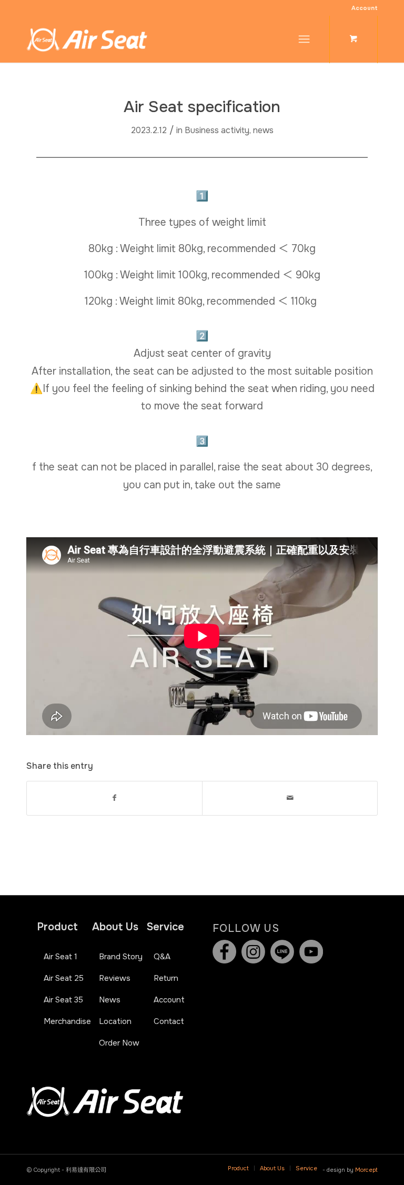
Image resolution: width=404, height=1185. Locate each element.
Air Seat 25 (64, 978)
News (109, 1000)
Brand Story (121, 956)
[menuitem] (362, 8)
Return (166, 978)
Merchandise (67, 1021)
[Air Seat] (87, 39)
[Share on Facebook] (114, 798)
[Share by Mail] (290, 798)
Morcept (366, 1169)
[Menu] (304, 39)
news (263, 130)
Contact (169, 1021)
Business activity (217, 130)
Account (364, 8)
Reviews (114, 978)
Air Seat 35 (63, 1000)
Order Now (119, 1043)
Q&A (162, 956)
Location (115, 1021)
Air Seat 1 (60, 956)
